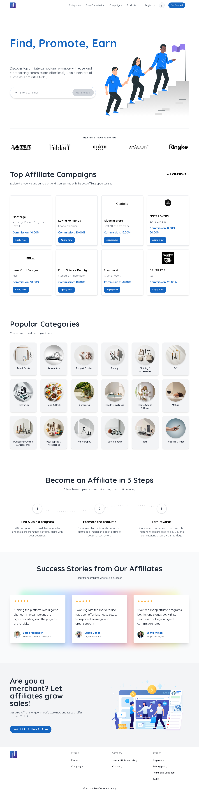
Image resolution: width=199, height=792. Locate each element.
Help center (159, 760)
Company (117, 766)
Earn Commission (95, 5)
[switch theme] (162, 5)
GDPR (156, 779)
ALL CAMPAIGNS (176, 174)
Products (131, 5)
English (148, 5)
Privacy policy (160, 766)
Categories (75, 5)
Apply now (20, 240)
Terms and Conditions (164, 772)
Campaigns (115, 5)
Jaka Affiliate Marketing (124, 760)
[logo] (13, 5)
